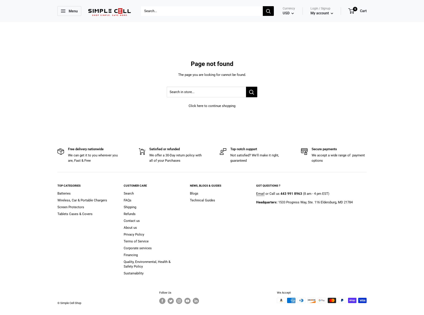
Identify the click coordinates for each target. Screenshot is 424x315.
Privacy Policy (134, 234)
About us (130, 228)
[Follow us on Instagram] (179, 301)
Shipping (130, 207)
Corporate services (138, 248)
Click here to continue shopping (212, 106)
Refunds (130, 214)
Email (260, 194)
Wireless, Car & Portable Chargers (82, 200)
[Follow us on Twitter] (171, 301)
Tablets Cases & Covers (75, 214)
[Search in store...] (251, 92)
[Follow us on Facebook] (162, 301)
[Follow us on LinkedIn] (196, 301)
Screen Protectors (70, 207)
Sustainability (134, 273)
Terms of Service (136, 241)
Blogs (194, 193)
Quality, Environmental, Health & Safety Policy (147, 264)
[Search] (268, 11)
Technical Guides (202, 200)
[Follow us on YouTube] (187, 301)
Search (129, 193)
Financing (131, 255)
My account (320, 13)
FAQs (127, 200)
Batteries (64, 193)
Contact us (132, 221)
